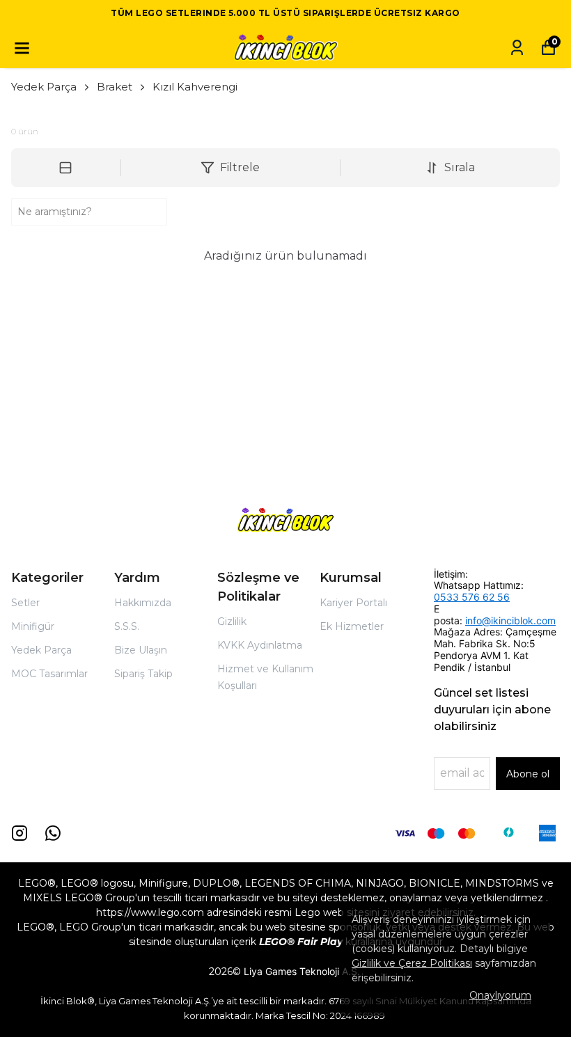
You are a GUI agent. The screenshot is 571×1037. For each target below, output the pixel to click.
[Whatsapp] (53, 833)
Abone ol (527, 774)
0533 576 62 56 (472, 597)
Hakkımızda (142, 602)
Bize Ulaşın (140, 650)
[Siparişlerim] (517, 47)
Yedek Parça (44, 86)
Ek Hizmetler (352, 626)
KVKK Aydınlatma (259, 645)
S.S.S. (126, 626)
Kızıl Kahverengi (194, 86)
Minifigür (32, 626)
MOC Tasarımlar (49, 673)
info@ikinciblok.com (510, 620)
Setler (25, 602)
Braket (114, 86)
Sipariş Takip (143, 673)
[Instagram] (19, 833)
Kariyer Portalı (353, 602)
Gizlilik (232, 621)
